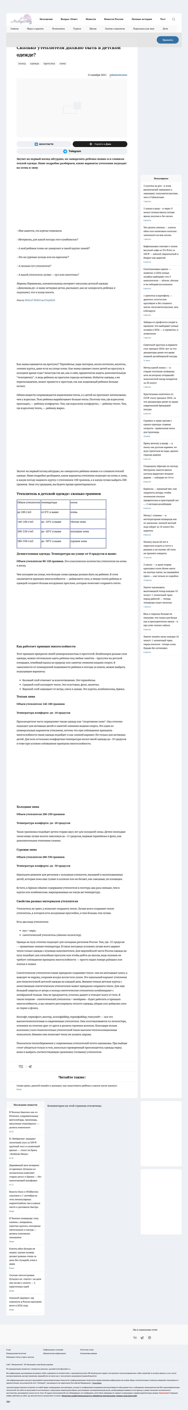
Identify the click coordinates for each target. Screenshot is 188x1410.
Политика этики (87, 1350)
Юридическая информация (54, 1353)
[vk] (21, 1066)
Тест (163, 19)
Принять (168, 39)
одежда (34, 63)
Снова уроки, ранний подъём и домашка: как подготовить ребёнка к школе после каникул (67, 1087)
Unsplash (49, 300)
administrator (118, 75)
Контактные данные (88, 1353)
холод (22, 63)
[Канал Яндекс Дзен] (100, 144)
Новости (91, 19)
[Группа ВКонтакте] (44, 144)
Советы (15, 28)
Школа (93, 28)
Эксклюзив (46, 19)
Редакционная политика (16, 1353)
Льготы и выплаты (115, 28)
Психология (58, 28)
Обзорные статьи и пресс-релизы (20, 1357)
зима (62, 63)
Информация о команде (53, 1350)
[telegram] (31, 1066)
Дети (165, 28)
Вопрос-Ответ (69, 19)
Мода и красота (35, 28)
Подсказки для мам (143, 28)
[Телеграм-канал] (72, 151)
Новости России (113, 19)
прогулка (49, 63)
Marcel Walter (33, 300)
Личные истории (142, 19)
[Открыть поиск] (174, 19)
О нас (8, 1350)
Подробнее (96, 1383)
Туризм (77, 28)
